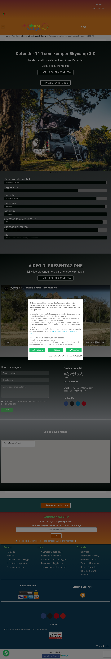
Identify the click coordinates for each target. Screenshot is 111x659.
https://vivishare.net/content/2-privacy (53, 332)
